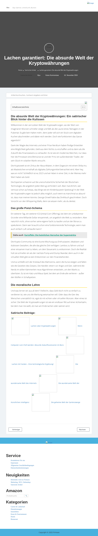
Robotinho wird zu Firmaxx (20, 480)
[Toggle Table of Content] (82, 107)
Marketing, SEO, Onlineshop (20, 482)
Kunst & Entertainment (19, 514)
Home (20, 70)
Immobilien (15, 512)
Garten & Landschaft (18, 507)
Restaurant (14, 519)
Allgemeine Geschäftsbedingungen (22, 465)
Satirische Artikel (30, 70)
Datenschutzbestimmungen (20, 468)
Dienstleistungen (16, 509)
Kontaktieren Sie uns (18, 460)
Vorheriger (16, 429)
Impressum (14, 463)
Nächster (82, 429)
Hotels (13, 517)
